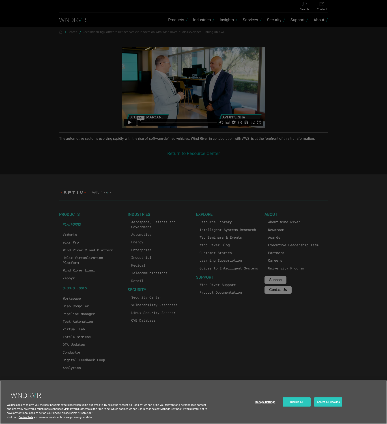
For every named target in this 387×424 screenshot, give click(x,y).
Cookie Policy (27, 417)
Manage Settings (265, 402)
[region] (193, 402)
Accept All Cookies (328, 402)
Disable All (296, 402)
